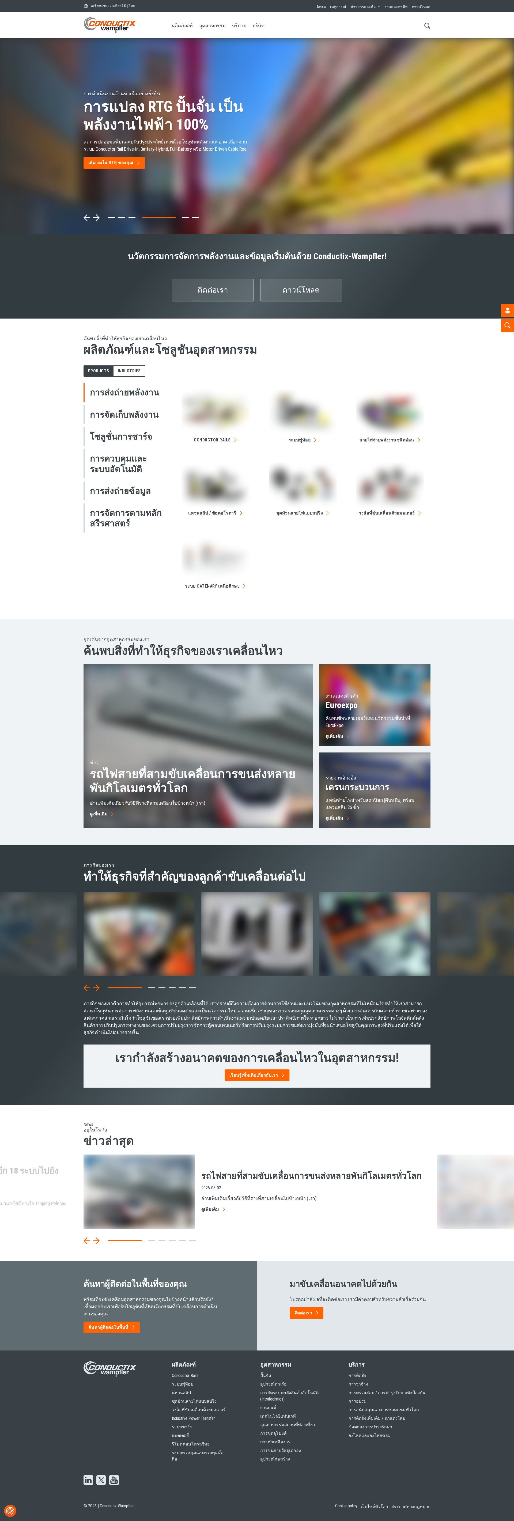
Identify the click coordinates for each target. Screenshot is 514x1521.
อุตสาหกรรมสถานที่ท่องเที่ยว (287, 1424)
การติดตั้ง (357, 1375)
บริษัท (258, 25)
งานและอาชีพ (395, 7)
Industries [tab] (129, 370)
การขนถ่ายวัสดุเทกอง (280, 1450)
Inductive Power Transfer (193, 1418)
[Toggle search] (427, 25)
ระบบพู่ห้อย (182, 1384)
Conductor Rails (185, 1375)
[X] (101, 1480)
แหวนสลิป (181, 1392)
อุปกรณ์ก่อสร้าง (275, 1459)
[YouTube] (114, 1480)
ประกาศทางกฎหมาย (410, 1506)
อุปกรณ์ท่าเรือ (273, 1384)
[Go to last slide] (87, 987)
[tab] (111, 217)
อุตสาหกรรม (212, 25)
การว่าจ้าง (358, 1384)
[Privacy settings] (10, 1511)
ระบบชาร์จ (182, 1426)
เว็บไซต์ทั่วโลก (374, 1506)
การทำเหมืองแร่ (275, 1441)
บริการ (239, 25)
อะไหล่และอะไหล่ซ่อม (370, 1435)
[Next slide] (96, 217)
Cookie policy (346, 1505)
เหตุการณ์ (338, 7)
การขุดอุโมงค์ (273, 1433)
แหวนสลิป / (212, 513)
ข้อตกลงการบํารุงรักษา (370, 1426)
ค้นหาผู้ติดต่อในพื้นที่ (108, 1327)
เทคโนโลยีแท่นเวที (278, 1416)
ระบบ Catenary (212, 586)
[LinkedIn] (88, 1480)
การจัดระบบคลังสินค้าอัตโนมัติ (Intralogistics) (289, 1396)
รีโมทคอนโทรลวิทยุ (191, 1444)
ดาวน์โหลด (421, 7)
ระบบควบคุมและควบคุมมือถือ (198, 1456)
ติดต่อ (321, 7)
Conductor (212, 439)
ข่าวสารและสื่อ (363, 7)
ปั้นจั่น (265, 1375)
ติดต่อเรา (213, 290)
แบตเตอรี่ (180, 1435)
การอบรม (358, 1401)
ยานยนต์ (268, 1407)
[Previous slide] (87, 217)
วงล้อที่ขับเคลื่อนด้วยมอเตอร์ (199, 1409)
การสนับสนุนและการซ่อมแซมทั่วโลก (384, 1409)
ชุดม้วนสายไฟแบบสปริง (194, 1401)
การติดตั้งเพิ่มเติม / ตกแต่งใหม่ (377, 1418)
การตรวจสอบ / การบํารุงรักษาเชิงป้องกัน (387, 1392)
